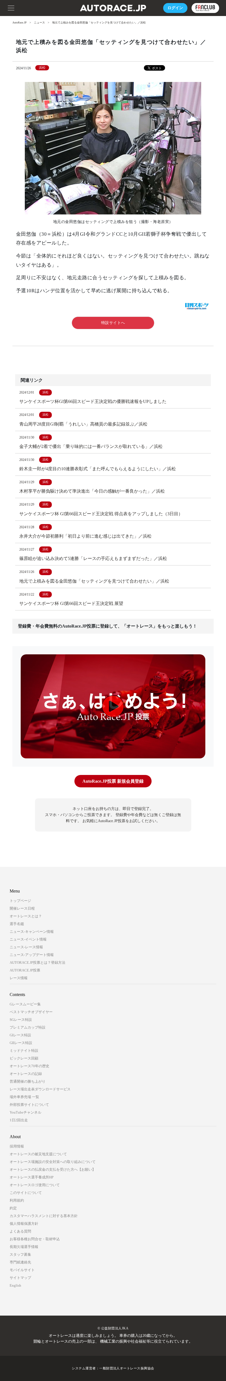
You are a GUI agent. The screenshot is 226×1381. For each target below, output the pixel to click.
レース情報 (19, 978)
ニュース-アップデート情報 (32, 955)
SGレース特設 (21, 1020)
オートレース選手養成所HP (31, 1177)
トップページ (20, 901)
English (15, 1285)
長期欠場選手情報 (24, 1247)
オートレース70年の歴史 (29, 1066)
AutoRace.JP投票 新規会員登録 (113, 781)
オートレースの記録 (26, 1074)
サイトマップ (20, 1278)
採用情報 (17, 1146)
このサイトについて (26, 1193)
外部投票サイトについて (29, 1105)
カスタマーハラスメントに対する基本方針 (44, 1216)
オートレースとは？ (26, 916)
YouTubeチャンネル (25, 1112)
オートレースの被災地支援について (38, 1154)
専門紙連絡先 (20, 1262)
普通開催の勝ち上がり (27, 1081)
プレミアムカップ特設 (27, 1027)
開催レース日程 (22, 908)
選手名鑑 (17, 924)
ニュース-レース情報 (26, 947)
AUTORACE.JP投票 (25, 970)
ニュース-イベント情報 (28, 939)
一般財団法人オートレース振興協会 (126, 1368)
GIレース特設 (20, 1035)
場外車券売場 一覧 (24, 1097)
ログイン (175, 8)
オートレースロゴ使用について (35, 1185)
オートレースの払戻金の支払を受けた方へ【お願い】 (53, 1169)
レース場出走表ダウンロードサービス (40, 1089)
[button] (11, 7)
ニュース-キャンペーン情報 (32, 931)
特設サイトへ (113, 323)
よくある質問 (20, 1231)
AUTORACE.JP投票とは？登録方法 (37, 962)
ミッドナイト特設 (24, 1050)
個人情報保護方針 (24, 1223)
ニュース (39, 22)
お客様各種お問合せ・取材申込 (35, 1239)
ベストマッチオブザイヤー (31, 1012)
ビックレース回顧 (24, 1058)
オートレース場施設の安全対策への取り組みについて (53, 1162)
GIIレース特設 (21, 1043)
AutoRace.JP (19, 22)
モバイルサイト (22, 1270)
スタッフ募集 (20, 1254)
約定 (13, 1208)
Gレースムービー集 (25, 1004)
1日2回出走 (19, 1120)
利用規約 (17, 1200)
